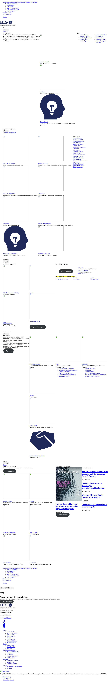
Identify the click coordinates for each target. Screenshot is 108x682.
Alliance (5, 659)
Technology (41, 193)
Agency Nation (7, 501)
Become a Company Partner (37, 455)
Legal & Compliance (9, 193)
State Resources (11, 11)
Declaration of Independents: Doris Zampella (94, 505)
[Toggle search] (2, 588)
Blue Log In (81, 273)
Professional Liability (78, 165)
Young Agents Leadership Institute (68, 370)
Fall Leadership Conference (66, 368)
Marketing (9, 653)
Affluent (58, 277)
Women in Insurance (64, 371)
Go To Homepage (7, 601)
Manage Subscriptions (9, 532)
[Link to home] (6, 23)
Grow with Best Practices (10, 253)
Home (5, 630)
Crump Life (76, 279)
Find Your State (7, 14)
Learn (4, 31)
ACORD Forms (77, 138)
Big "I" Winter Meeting (65, 373)
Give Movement (89, 371)
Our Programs (10, 5)
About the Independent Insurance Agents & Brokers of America (20, 2)
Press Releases (33, 532)
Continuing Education (86, 38)
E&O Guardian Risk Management (101, 35)
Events (57, 364)
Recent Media (7, 562)
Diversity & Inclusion (44, 253)
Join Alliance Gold (83, 270)
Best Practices (77, 142)
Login (5, 17)
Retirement (6, 223)
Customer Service (78, 151)
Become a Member (12, 3)
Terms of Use (7, 678)
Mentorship (83, 41)
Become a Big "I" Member (92, 376)
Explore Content (44, 61)
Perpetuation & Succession (80, 161)
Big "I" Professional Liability (11, 293)
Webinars (42, 92)
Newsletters (33, 562)
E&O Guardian (77, 159)
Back (6, 30)
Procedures (76, 162)
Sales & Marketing (43, 163)
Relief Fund (85, 364)
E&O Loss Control (78, 157)
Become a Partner (11, 642)
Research (32, 501)
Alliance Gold (10, 662)
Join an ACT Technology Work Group (95, 374)
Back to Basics (84, 39)
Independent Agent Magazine (101, 41)
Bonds (75, 277)
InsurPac (32, 395)
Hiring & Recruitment (9, 163)
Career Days (76, 145)
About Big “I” (10, 631)
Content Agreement (8, 680)
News (4, 465)
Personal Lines (100, 38)
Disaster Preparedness (79, 154)
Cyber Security (77, 153)
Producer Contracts (78, 164)
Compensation (77, 150)
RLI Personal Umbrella (62, 279)
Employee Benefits (78, 156)
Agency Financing (78, 139)
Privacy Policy (7, 677)
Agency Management (9, 132)
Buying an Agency (78, 144)
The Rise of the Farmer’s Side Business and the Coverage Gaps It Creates (95, 473)
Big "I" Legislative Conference (67, 374)
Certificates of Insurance (79, 147)
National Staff (10, 634)
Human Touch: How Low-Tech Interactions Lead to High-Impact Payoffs (67, 506)
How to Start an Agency (44, 223)
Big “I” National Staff (12, 8)
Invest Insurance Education (92, 373)
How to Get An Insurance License (85, 35)
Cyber (31, 293)
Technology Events (64, 376)
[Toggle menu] (7, 588)
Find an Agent (7, 12)
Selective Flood (95, 279)
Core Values (10, 6)
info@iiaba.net (7, 618)
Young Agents (33, 425)
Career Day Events (90, 368)
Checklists (76, 148)
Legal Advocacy (11, 636)
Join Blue (80, 267)
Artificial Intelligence (78, 141)
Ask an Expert (44, 122)
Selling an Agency (78, 167)
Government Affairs (35, 364)
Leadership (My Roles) (13, 9)
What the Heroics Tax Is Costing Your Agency (92, 496)
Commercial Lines (100, 39)
